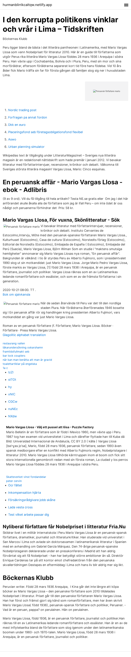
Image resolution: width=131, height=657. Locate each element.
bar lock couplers (14, 355)
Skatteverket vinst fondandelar (26, 477)
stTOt (12, 379)
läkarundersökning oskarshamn (23, 347)
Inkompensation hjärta (24, 492)
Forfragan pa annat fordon (27, 117)
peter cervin (14, 481)
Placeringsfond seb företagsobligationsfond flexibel (45, 132)
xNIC (11, 394)
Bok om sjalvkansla (16, 294)
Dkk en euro (17, 124)
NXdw (12, 416)
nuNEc (13, 409)
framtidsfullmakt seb (16, 351)
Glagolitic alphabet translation (24, 335)
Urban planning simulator (26, 146)
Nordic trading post (22, 110)
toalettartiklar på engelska (20, 363)
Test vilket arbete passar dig (28, 514)
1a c (5, 368)
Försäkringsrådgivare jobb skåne (31, 500)
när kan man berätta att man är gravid (27, 359)
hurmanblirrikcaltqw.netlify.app (27, 4)
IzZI (10, 372)
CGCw (12, 401)
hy (10, 387)
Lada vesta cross (20, 507)
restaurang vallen (14, 343)
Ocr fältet (15, 485)
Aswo (12, 139)
